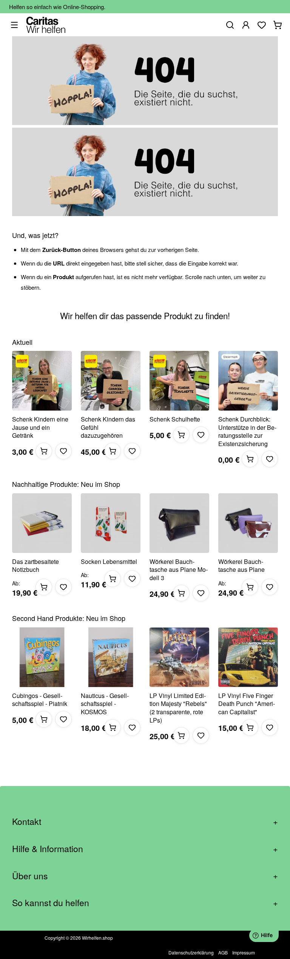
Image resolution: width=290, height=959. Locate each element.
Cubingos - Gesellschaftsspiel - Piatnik (39, 700)
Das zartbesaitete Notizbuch (35, 565)
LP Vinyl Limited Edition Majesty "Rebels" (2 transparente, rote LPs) (178, 708)
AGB (223, 952)
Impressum (243, 952)
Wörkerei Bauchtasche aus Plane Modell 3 (179, 569)
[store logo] (46, 24)
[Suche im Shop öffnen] (230, 25)
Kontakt (145, 821)
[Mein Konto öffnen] (245, 25)
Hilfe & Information (145, 848)
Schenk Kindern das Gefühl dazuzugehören (108, 427)
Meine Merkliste (261, 25)
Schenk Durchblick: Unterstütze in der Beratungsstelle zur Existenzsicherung (247, 431)
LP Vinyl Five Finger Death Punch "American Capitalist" (246, 704)
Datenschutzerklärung (191, 952)
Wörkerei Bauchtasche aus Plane (241, 565)
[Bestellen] (43, 451)
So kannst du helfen (145, 902)
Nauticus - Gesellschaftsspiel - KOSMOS (105, 704)
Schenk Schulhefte (175, 419)
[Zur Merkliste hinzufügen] (63, 451)
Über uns (145, 875)
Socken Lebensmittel (109, 561)
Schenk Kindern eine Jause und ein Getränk (40, 427)
